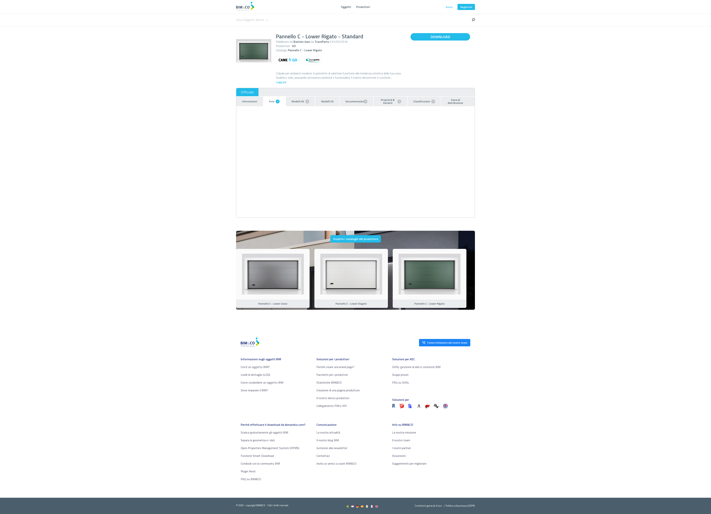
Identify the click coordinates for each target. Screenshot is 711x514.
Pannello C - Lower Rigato (305, 50)
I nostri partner (401, 448)
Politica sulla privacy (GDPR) (460, 506)
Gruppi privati (400, 374)
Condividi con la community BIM (260, 463)
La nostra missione (404, 432)
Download (440, 37)
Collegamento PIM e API (331, 406)
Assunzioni (399, 455)
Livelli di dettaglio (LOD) (255, 374)
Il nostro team (401, 440)
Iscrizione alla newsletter (331, 448)
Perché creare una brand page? (335, 367)
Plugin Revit (248, 471)
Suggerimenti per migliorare (409, 463)
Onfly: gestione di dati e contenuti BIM (416, 367)
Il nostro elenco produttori (332, 398)
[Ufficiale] (247, 92)
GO (294, 46)
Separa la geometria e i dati (258, 440)
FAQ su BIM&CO (251, 479)
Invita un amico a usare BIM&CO (336, 463)
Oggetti (346, 7)
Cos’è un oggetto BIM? (255, 367)
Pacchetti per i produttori (332, 374)
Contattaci (323, 455)
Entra (449, 7)
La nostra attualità (328, 432)
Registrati (466, 7)
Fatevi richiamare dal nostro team (447, 343)
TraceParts (322, 41)
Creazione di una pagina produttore (338, 390)
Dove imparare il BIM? (254, 390)
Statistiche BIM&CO (329, 382)
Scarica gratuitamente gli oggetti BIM (264, 432)
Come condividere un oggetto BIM (262, 382)
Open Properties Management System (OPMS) (270, 448)
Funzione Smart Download (257, 455)
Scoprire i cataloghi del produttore (355, 239)
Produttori (363, 7)
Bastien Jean (301, 41)
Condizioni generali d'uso (428, 506)
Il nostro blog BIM (327, 440)
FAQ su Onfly (400, 382)
